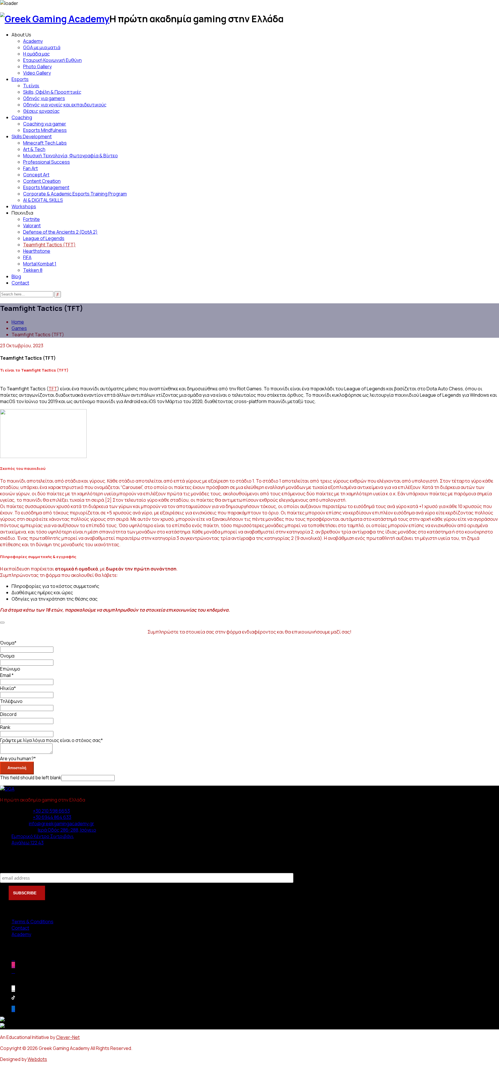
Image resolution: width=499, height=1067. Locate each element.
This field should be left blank (30, 777)
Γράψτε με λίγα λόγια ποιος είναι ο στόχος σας (51, 740)
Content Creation (42, 181)
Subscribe (11, 867)
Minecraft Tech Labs (45, 143)
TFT (53, 388)
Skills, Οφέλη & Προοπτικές (52, 92)
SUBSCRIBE (25, 893)
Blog (16, 276)
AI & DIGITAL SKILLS (43, 200)
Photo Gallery (37, 66)
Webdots (37, 1059)
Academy (33, 41)
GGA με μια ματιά (41, 47)
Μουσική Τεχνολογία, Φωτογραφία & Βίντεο (70, 155)
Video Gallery (37, 73)
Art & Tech (34, 149)
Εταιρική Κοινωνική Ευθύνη (52, 60)
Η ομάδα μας (36, 54)
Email (7, 675)
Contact (20, 283)
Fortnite (31, 219)
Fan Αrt (30, 168)
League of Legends (43, 238)
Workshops (24, 206)
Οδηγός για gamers (44, 98)
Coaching (22, 117)
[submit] (2, 622)
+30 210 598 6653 (51, 811)
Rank (5, 727)
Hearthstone (36, 251)
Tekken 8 (32, 270)
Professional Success (46, 162)
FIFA (27, 257)
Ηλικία (8, 688)
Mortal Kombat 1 (39, 264)
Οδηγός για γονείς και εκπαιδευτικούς (65, 104)
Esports (20, 79)
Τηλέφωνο (11, 701)
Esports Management (46, 187)
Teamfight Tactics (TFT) (49, 244)
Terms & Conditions (32, 921)
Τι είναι (31, 85)
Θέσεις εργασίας (41, 111)
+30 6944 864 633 (52, 817)
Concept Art (36, 174)
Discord (8, 714)
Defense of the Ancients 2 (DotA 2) (60, 232)
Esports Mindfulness (45, 130)
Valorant (32, 225)
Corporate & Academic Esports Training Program (75, 194)
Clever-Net (68, 1037)
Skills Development (32, 136)
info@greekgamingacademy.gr (61, 823)
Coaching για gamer (44, 124)
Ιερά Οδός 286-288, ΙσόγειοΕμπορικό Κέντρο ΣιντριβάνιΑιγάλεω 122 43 (54, 836)
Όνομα (8, 643)
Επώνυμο (10, 669)
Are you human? (18, 758)
